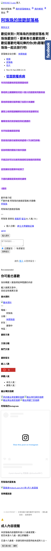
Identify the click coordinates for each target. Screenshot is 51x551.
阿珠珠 (4, 204)
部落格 (9, 62)
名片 (8, 65)
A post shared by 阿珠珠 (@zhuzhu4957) (25, 473)
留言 (23, 219)
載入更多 (5, 236)
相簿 (8, 59)
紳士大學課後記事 (25, 226)
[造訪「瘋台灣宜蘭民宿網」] (12, 397)
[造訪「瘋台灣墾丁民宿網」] (29, 400)
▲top (3, 231)
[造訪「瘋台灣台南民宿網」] (10, 400)
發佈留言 (5, 252)
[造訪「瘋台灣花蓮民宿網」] (34, 397)
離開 (15, 546)
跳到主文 (5, 27)
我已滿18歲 (6, 546)
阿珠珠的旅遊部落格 (20, 20)
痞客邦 (18, 219)
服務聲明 (28, 515)
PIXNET (12, 512)
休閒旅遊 (22, 54)
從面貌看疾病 (15, 76)
